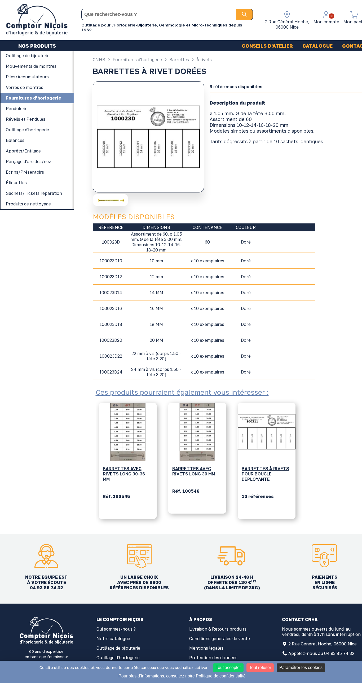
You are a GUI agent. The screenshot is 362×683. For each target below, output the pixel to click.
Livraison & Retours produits (217, 629)
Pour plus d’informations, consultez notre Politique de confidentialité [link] (182, 676)
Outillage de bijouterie (118, 648)
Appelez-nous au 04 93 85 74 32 (321, 653)
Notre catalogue (113, 638)
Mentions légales (206, 648)
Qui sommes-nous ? (116, 629)
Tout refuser (260, 667)
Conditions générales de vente (219, 638)
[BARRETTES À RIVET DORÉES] (111, 199)
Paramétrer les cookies (301, 667)
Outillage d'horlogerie (118, 657)
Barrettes (178, 59)
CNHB (99, 59)
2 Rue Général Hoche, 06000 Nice (322, 643)
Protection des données (213, 657)
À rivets (203, 59)
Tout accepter (228, 667)
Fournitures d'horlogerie (137, 59)
